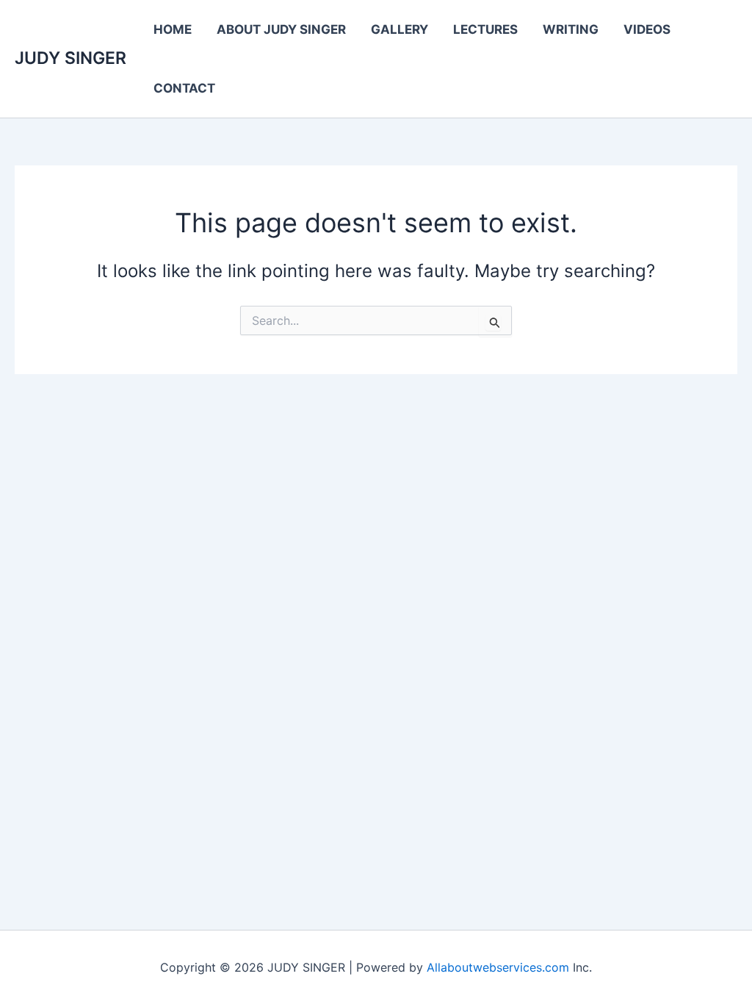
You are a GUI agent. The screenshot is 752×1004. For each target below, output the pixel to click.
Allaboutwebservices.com (498, 967)
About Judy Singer (281, 29)
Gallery (399, 29)
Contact (184, 88)
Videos (646, 29)
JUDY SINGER (70, 58)
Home (172, 29)
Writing (571, 29)
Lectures (485, 29)
